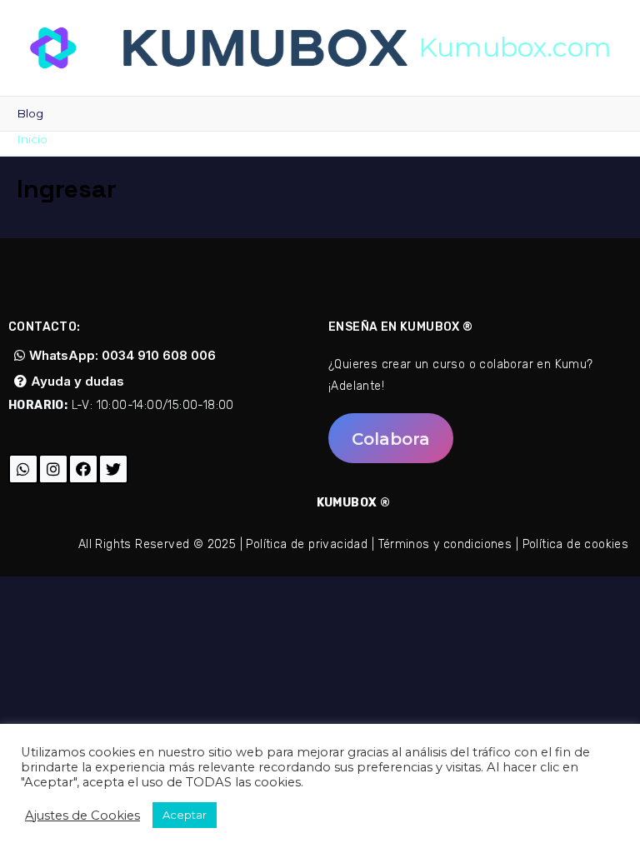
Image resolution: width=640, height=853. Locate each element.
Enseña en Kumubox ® (400, 327)
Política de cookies (575, 544)
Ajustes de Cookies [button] (82, 815)
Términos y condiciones (445, 544)
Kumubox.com (515, 47)
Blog (30, 113)
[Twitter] (113, 469)
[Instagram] (53, 469)
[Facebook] (83, 469)
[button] (390, 438)
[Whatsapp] (23, 469)
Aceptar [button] (184, 814)
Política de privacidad (307, 544)
